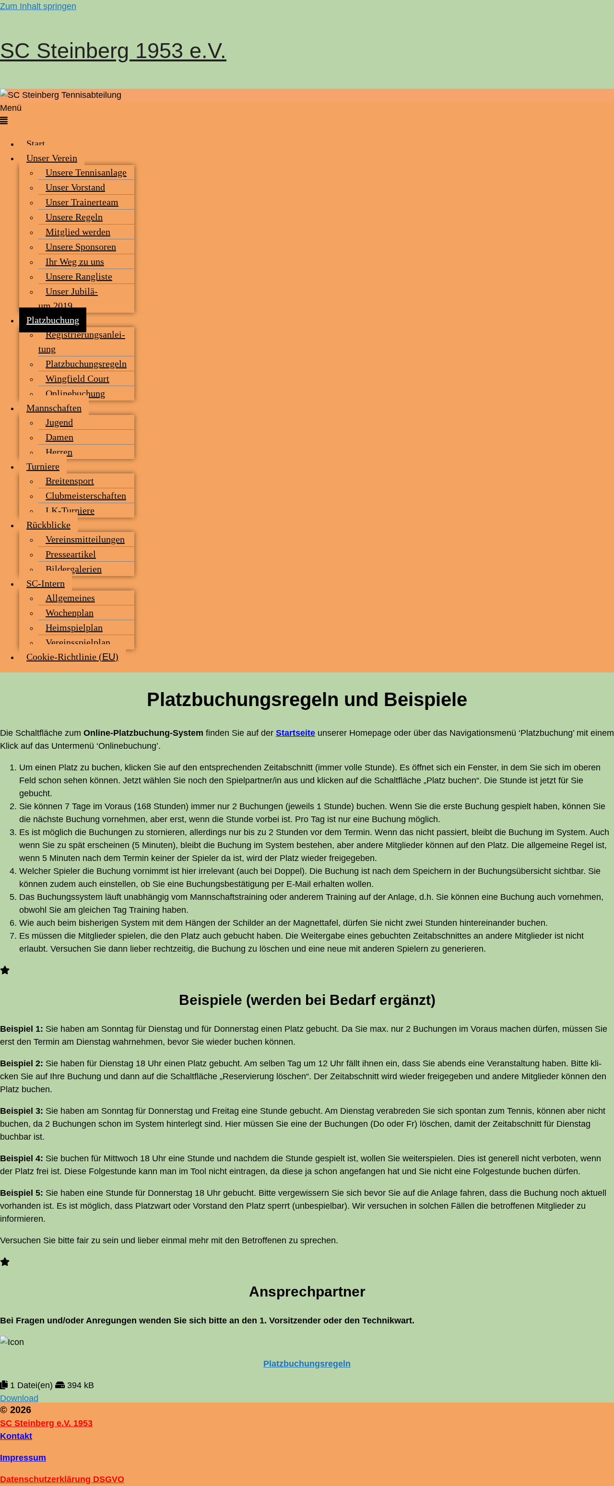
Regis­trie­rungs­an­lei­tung (81, 341)
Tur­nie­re (42, 466)
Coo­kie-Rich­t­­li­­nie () (72, 656)
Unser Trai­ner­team (82, 202)
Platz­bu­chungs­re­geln (86, 363)
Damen (59, 437)
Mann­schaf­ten (54, 407)
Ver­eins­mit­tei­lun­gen (85, 539)
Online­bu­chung (75, 393)
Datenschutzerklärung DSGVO (62, 1479)
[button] (307, 115)
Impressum (23, 1457)
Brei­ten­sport (70, 480)
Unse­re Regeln (74, 217)
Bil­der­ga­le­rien (74, 569)
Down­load (19, 1398)
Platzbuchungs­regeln (307, 1363)
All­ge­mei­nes (70, 597)
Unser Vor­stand (75, 187)
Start (35, 143)
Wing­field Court (77, 378)
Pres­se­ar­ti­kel (71, 554)
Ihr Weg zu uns (75, 261)
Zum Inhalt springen (38, 6)
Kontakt (16, 1436)
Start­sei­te (295, 733)
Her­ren (59, 452)
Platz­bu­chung (52, 320)
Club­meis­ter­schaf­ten (86, 495)
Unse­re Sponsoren (81, 246)
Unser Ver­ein (51, 158)
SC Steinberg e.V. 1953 (46, 1423)
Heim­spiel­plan (74, 627)
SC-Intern (45, 583)
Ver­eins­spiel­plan (78, 642)
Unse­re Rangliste (79, 276)
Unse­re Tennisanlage (86, 172)
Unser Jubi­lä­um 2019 (68, 298)
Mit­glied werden (78, 231)
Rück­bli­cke (48, 524)
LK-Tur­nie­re (70, 510)
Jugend (59, 422)
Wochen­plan (70, 612)
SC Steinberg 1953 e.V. (113, 50)
